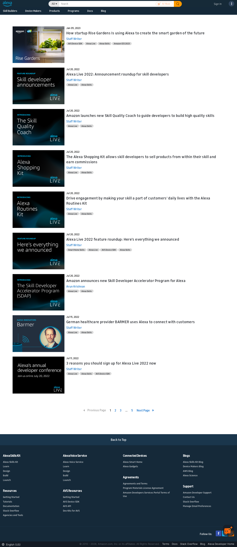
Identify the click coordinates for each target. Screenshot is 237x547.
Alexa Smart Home (132, 461)
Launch (7, 479)
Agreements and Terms (135, 483)
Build (5, 475)
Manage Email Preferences (197, 506)
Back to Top (118, 440)
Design (6, 470)
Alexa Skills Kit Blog (193, 461)
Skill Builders (10, 10)
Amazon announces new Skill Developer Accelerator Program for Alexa (126, 280)
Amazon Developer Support (197, 492)
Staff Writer (74, 39)
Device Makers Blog (193, 466)
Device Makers (33, 10)
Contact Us (189, 496)
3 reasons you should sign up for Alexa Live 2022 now (111, 363)
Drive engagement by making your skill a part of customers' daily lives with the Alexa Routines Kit (138, 200)
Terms (166, 543)
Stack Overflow (11, 510)
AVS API (67, 506)
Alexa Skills (104, 43)
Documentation (11, 506)
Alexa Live (90, 43)
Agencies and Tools (13, 515)
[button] (12, 544)
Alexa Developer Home (221, 543)
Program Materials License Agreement (143, 487)
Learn (6, 466)
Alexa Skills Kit (10, 461)
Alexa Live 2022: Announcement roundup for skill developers (117, 74)
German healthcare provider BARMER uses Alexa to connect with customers (130, 322)
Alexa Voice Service (73, 461)
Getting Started (11, 496)
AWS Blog (188, 470)
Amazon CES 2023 (122, 43)
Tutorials (7, 501)
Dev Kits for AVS (71, 510)
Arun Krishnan (75, 286)
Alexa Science (190, 475)
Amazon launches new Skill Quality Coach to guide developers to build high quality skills (140, 115)
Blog (203, 543)
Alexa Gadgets (130, 466)
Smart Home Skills (76, 250)
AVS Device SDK (75, 43)
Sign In (218, 3)
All (53, 3)
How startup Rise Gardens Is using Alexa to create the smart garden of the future (135, 33)
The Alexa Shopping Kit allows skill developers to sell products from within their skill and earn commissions (141, 159)
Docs (175, 543)
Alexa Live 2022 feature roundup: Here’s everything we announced (122, 239)
